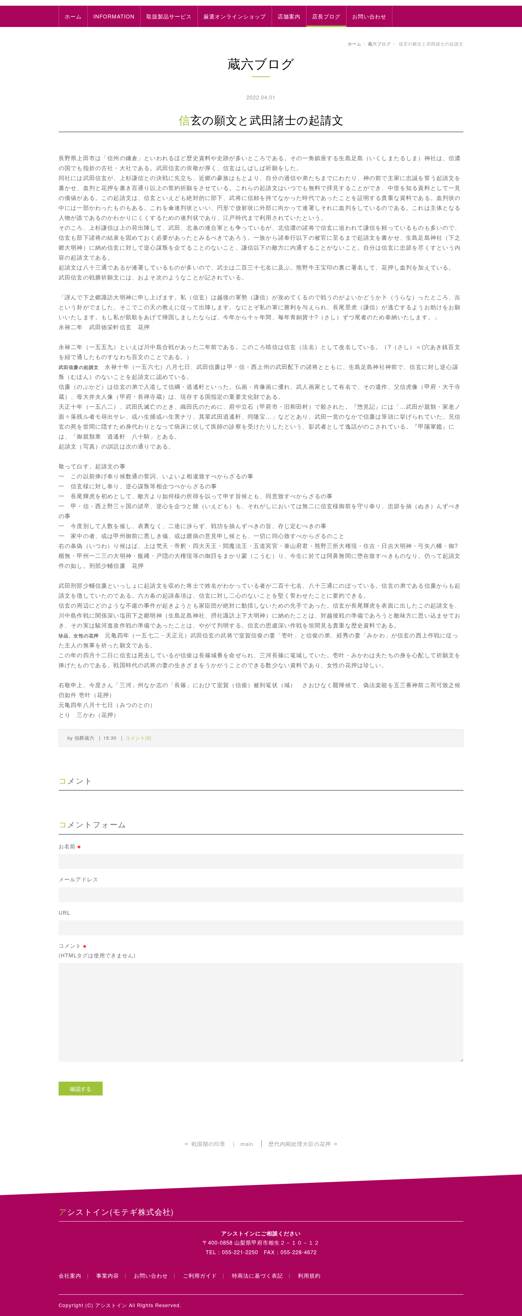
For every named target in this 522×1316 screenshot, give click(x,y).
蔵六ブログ (379, 43)
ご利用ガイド (200, 1275)
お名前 (70, 846)
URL (64, 912)
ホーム (73, 16)
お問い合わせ (369, 16)
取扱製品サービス (169, 16)
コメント (97, 950)
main (246, 1143)
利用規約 (309, 1275)
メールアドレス (78, 879)
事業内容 (107, 1275)
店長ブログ (326, 16)
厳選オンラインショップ (234, 16)
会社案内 (70, 1275)
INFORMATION (114, 16)
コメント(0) (138, 737)
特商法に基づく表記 (257, 1275)
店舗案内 (289, 16)
